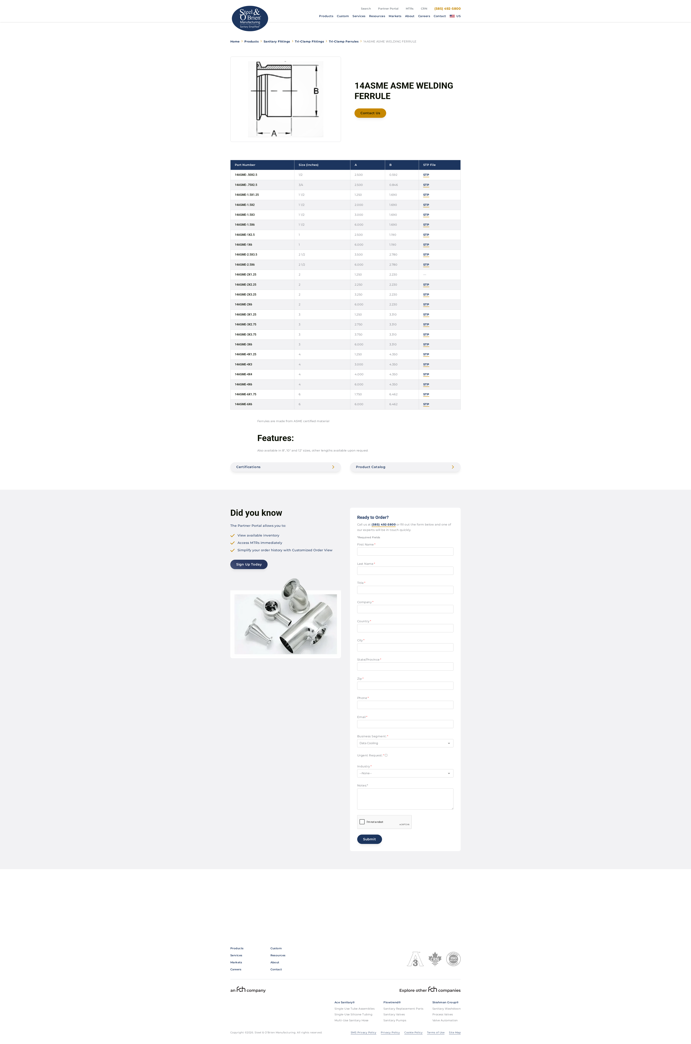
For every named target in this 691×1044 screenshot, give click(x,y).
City (361, 640)
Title (361, 583)
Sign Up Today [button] (249, 564)
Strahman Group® (445, 1002)
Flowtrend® (392, 1002)
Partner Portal (388, 8)
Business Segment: (372, 736)
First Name (366, 544)
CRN (424, 8)
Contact (440, 16)
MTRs (410, 8)
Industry (364, 766)
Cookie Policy (413, 1032)
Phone (363, 698)
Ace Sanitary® (345, 1002)
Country (364, 621)
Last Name (366, 563)
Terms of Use (435, 1032)
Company (365, 602)
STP (426, 174)
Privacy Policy (390, 1032)
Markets (395, 16)
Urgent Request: (370, 755)
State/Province (369, 659)
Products (326, 16)
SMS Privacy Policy (363, 1032)
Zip (360, 678)
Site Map (455, 1032)
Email (362, 717)
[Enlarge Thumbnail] (285, 99)
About (410, 16)
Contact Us (370, 113)
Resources (377, 16)
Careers (424, 16)
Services (359, 16)
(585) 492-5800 (447, 8)
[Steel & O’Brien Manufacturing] (249, 18)
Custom (343, 16)
